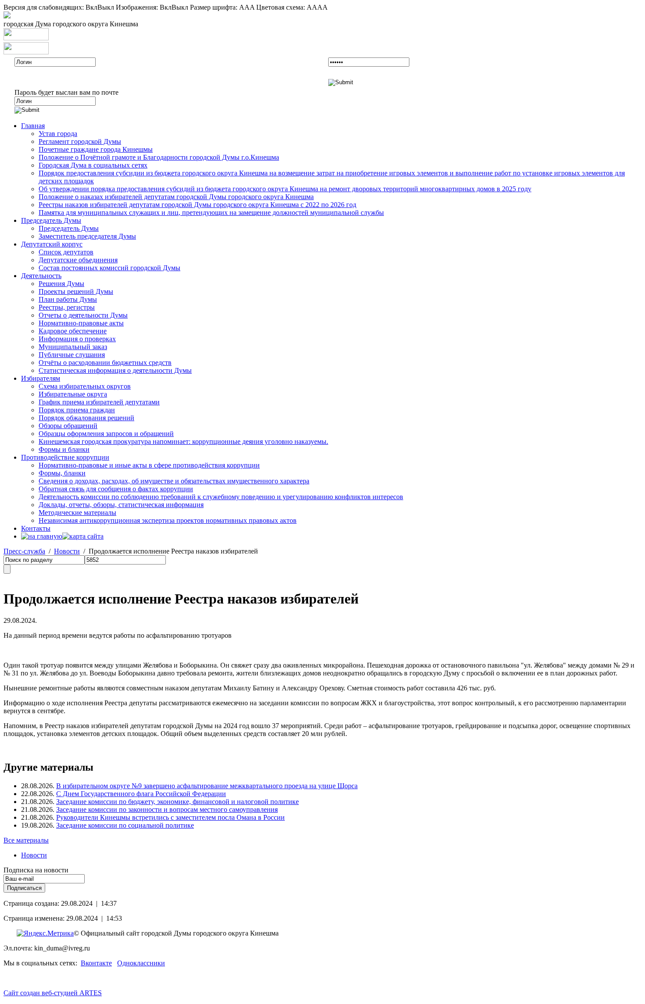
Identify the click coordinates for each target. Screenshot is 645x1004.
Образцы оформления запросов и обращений (106, 433)
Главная (33, 125)
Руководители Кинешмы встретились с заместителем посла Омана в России (170, 817)
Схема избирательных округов (85, 386)
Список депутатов (66, 252)
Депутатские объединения (78, 260)
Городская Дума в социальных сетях (93, 165)
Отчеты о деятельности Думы (83, 315)
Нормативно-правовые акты (81, 323)
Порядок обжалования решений (86, 418)
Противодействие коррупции (65, 457)
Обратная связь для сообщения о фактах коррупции (116, 489)
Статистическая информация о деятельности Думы (115, 370)
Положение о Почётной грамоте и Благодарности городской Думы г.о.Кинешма (159, 157)
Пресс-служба (24, 551)
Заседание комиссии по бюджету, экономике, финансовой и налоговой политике (177, 801)
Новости (67, 551)
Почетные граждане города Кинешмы (96, 149)
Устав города (58, 133)
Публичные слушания (72, 354)
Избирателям (40, 378)
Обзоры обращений (68, 425)
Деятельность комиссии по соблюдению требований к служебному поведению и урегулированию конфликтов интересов (221, 496)
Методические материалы (77, 512)
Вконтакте (96, 963)
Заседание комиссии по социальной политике (125, 825)
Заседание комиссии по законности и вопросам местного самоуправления (167, 809)
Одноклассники (141, 963)
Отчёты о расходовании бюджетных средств (105, 362)
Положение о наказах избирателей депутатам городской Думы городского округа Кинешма (176, 196)
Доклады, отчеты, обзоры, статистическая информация (121, 504)
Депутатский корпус (51, 244)
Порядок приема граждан (77, 410)
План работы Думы (68, 299)
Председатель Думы (51, 220)
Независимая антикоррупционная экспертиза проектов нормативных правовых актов (168, 520)
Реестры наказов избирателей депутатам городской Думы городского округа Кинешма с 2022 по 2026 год (197, 204)
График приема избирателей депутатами (99, 402)
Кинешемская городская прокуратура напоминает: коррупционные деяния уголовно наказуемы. (183, 441)
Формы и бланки (64, 449)
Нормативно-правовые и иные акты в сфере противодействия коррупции (149, 465)
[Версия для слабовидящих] (7, 16)
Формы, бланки (62, 473)
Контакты (35, 528)
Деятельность (41, 275)
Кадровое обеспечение (73, 331)
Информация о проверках (77, 339)
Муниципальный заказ (73, 346)
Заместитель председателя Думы (87, 236)
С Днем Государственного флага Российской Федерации (141, 793)
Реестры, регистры (67, 307)
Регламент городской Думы (80, 141)
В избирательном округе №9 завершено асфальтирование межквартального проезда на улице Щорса (207, 786)
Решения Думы (61, 283)
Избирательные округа (73, 394)
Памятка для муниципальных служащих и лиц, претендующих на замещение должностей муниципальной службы (211, 212)
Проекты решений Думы (76, 291)
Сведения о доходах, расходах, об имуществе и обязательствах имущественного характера (174, 481)
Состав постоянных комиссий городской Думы (109, 268)
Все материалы (26, 840)
